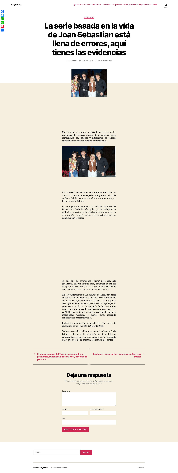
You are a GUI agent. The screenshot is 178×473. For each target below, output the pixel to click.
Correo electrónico (96, 409)
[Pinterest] (2, 26)
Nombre (65, 409)
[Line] (2, 22)
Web (63, 418)
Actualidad (89, 17)
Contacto (106, 5)
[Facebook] (2, 11)
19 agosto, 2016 (87, 61)
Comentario (66, 391)
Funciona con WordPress (59, 468)
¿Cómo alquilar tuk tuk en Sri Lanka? (87, 5)
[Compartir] (2, 30)
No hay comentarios (105, 61)
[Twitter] (2, 15)
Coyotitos (16, 5)
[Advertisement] (27, 117)
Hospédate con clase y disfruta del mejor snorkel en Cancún (134, 5)
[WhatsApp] (2, 19)
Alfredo (73, 61)
